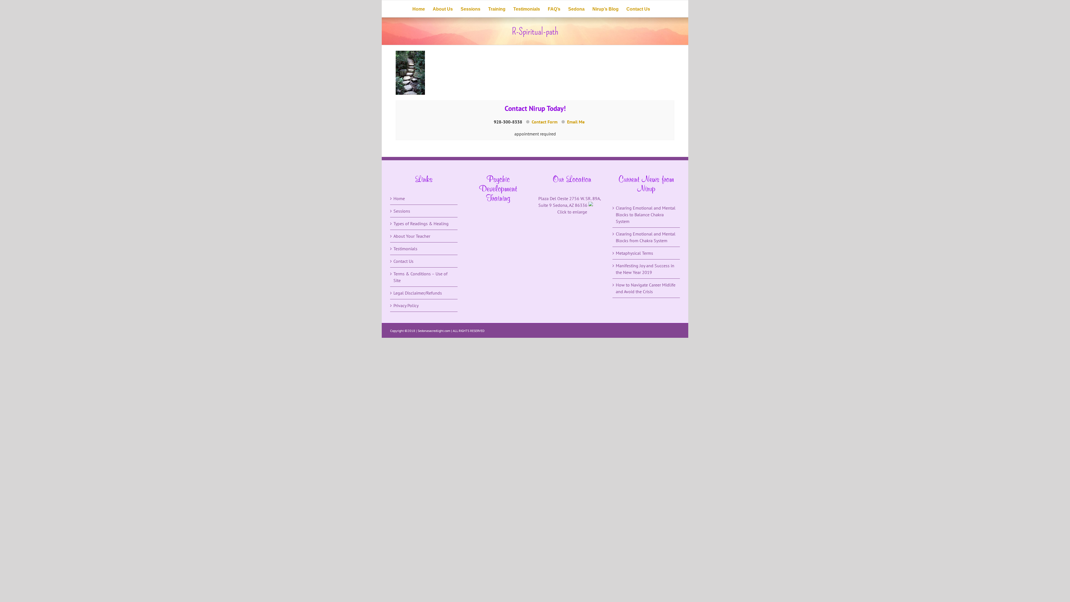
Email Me (576, 122)
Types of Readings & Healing (421, 223)
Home (399, 198)
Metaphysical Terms (634, 253)
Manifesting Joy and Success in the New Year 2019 (645, 269)
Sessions (401, 211)
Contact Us (403, 261)
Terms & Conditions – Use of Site (420, 277)
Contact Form (545, 122)
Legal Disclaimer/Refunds (417, 293)
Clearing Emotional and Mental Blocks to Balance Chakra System (645, 214)
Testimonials (405, 248)
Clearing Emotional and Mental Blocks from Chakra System (645, 237)
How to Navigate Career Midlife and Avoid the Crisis (645, 288)
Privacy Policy (406, 305)
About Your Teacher (411, 236)
